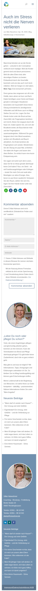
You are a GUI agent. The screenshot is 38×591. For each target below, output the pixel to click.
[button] (6, 190)
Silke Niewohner (11, 32)
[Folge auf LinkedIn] (5, 522)
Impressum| (8, 587)
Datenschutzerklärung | (21, 587)
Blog (30, 32)
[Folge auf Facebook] (13, 522)
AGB (32, 587)
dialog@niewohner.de (12, 516)
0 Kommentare (19, 35)
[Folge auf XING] (9, 522)
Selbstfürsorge (8, 35)
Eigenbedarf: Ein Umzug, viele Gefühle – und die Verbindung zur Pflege (17, 412)
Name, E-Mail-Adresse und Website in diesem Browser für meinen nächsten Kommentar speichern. (18, 261)
